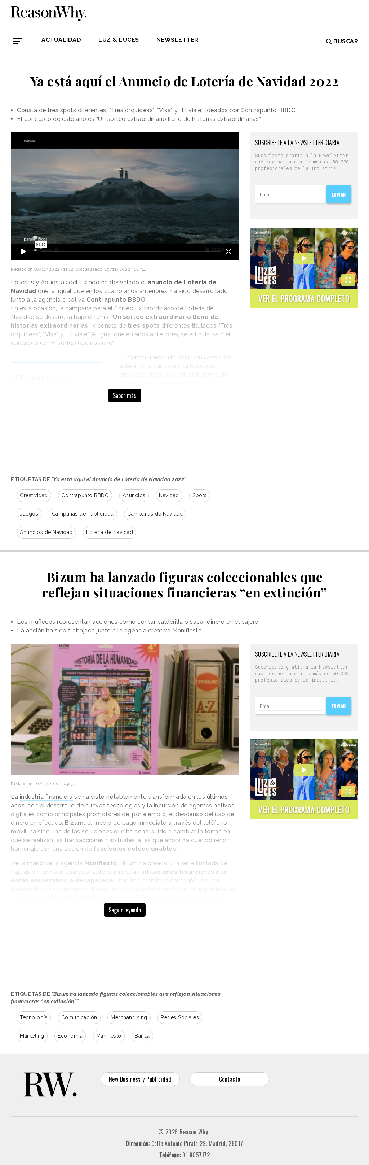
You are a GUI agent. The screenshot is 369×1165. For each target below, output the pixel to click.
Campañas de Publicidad (83, 514)
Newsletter (177, 39)
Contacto (229, 1079)
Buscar (345, 41)
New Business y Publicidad (140, 1079)
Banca (142, 1036)
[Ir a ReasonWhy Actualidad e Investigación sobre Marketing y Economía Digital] (48, 12)
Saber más (124, 395)
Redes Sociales (180, 1017)
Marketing (32, 1036)
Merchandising (129, 1017)
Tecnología (34, 1017)
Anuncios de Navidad (46, 532)
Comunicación (79, 1017)
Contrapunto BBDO (85, 495)
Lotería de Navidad (109, 532)
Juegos (29, 514)
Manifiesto (108, 1036)
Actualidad (61, 39)
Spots (199, 495)
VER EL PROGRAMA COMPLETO (304, 298)
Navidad (169, 495)
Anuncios (134, 495)
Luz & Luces (118, 39)
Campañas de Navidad (155, 514)
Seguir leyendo (124, 910)
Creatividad (34, 495)
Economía (70, 1036)
